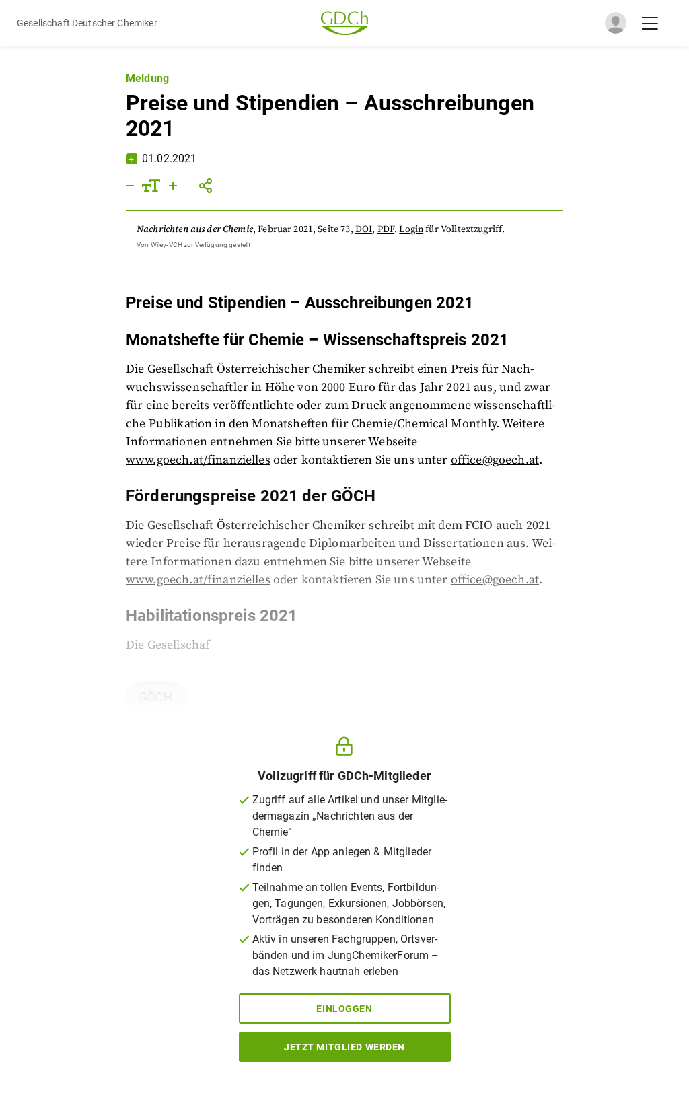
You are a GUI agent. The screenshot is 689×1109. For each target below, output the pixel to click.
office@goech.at (495, 460)
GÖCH (156, 697)
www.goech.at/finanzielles (198, 460)
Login (411, 229)
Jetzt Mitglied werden (344, 1047)
